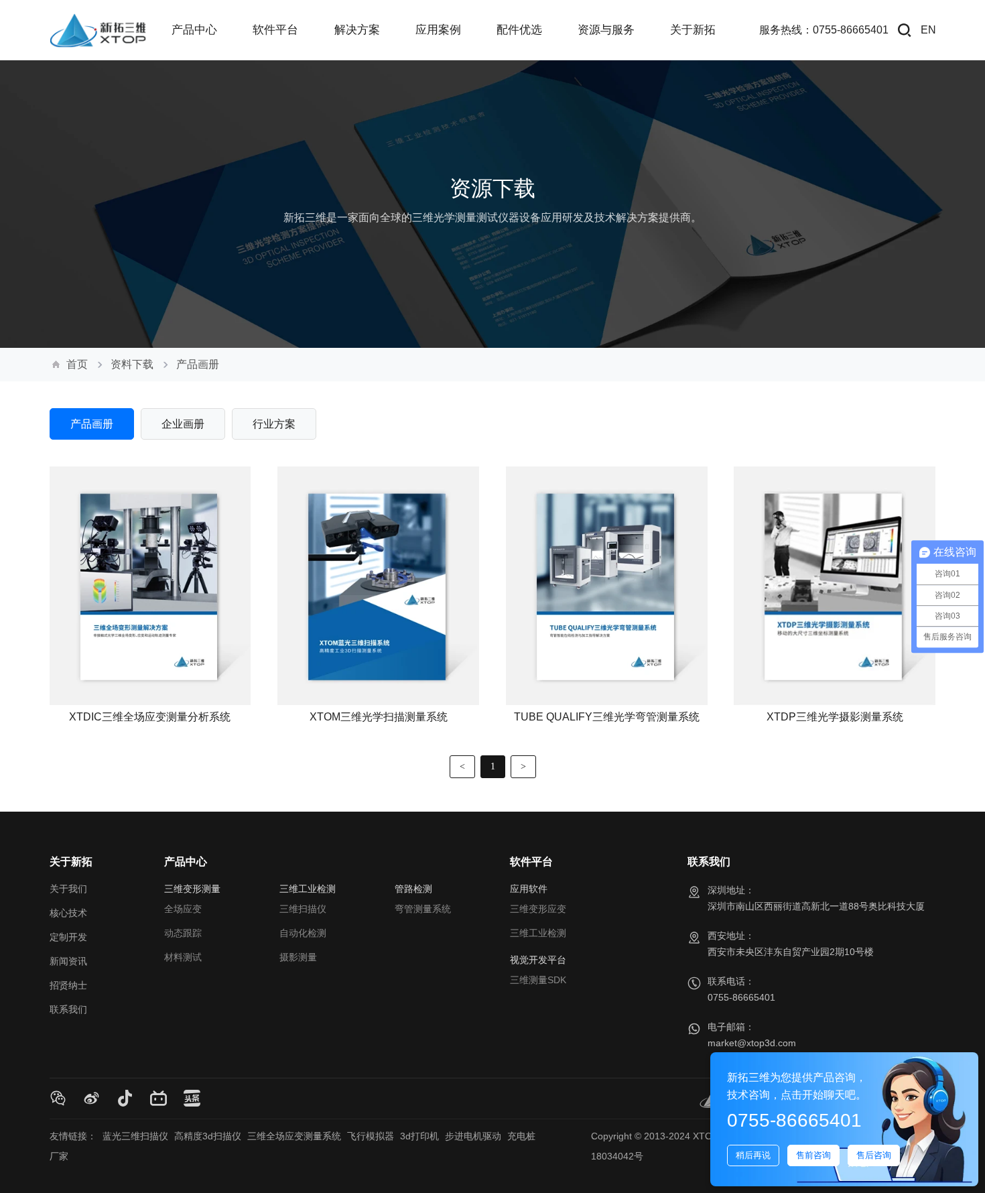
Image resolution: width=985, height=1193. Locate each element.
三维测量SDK (538, 980)
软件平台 (531, 861)
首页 (77, 364)
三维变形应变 (538, 908)
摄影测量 (298, 957)
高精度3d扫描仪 (207, 1136)
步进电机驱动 (473, 1136)
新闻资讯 (68, 961)
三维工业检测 (538, 933)
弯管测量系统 (423, 908)
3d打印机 (419, 1136)
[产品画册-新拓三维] (98, 30)
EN (928, 30)
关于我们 (68, 888)
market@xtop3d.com (752, 1043)
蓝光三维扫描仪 (135, 1136)
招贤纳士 (68, 985)
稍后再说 (753, 1155)
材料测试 (183, 957)
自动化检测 (302, 933)
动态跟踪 (183, 933)
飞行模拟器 (370, 1136)
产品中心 (185, 861)
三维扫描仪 (302, 908)
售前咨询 (813, 1155)
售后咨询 (873, 1155)
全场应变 (183, 908)
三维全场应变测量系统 (294, 1136)
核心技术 (68, 912)
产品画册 (197, 364)
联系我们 (68, 1009)
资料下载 (132, 364)
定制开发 (68, 937)
